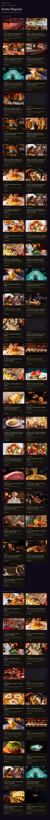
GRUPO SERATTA (5, 3)
